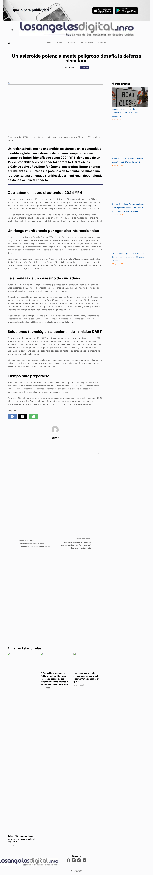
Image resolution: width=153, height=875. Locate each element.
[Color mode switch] (12, 29)
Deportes (102, 43)
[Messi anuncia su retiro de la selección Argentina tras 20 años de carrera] (130, 139)
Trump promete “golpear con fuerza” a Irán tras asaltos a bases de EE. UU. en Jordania (128, 257)
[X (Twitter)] (22, 416)
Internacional (87, 43)
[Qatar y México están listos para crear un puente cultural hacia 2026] (22, 742)
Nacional (72, 43)
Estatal (60, 43)
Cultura (84, 67)
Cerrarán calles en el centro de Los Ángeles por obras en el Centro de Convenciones (127, 112)
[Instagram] (79, 860)
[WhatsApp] (33, 416)
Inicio (49, 43)
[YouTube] (84, 860)
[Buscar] (9, 43)
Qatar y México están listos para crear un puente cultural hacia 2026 (21, 839)
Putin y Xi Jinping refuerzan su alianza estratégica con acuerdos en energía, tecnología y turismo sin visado (128, 207)
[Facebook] (12, 416)
